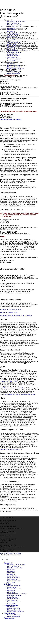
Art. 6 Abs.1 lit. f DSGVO (9, 381)
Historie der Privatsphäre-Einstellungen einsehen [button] (16, 315)
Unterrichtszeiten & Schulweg (16, 594)
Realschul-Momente (13, 73)
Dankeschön (11, 60)
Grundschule (8, 20)
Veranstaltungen (9, 618)
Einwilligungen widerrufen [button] (8, 312)
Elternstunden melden (14, 67)
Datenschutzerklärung (15, 553)
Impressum (3, 553)
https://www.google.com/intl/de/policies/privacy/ (20, 394)
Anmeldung (11, 31)
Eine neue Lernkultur (14, 589)
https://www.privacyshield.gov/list (13, 388)
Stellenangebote (12, 57)
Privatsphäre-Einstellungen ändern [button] (11, 309)
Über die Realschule (13, 585)
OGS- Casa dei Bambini (15, 25)
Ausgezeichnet (12, 587)
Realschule (7, 584)
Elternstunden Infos (13, 608)
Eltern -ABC (11, 569)
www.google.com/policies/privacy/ (11, 449)
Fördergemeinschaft (11, 605)
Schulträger (11, 571)
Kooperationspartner (13, 59)
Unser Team (11, 573)
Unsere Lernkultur (13, 23)
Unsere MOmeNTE (13, 55)
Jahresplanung (12, 54)
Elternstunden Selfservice (15, 611)
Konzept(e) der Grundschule (16, 21)
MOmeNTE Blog (9, 613)
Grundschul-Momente (14, 615)
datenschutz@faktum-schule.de (11, 119)
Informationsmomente (14, 52)
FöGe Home (11, 64)
